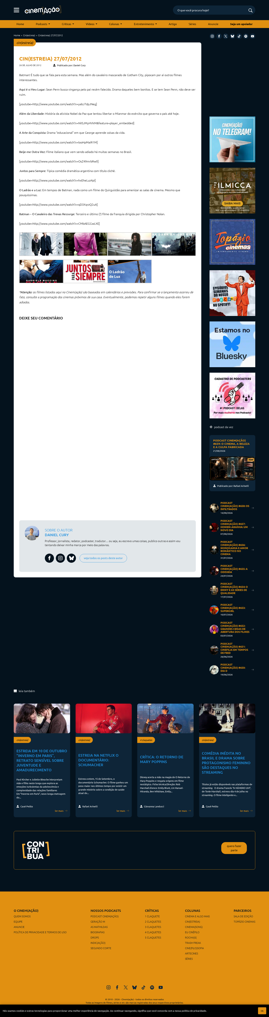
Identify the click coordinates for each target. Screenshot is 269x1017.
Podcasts (41, 24)
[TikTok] (239, 36)
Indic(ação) (98, 943)
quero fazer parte (234, 848)
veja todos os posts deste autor (103, 558)
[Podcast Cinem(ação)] (232, 292)
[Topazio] (232, 241)
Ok (262, 1010)
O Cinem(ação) (26, 910)
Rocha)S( (191, 937)
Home (20, 24)
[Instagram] (212, 36)
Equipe (18, 921)
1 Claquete (152, 916)
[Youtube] (252, 36)
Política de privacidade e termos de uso (40, 932)
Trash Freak (193, 943)
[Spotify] (246, 36)
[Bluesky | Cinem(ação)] (232, 344)
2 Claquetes (153, 921)
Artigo (173, 24)
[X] (225, 36)
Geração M (98, 921)
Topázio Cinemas (244, 921)
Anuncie (213, 24)
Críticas (66, 24)
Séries (192, 24)
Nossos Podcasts (106, 910)
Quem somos (22, 916)
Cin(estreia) (29, 35)
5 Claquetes (153, 937)
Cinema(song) (194, 927)
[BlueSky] (232, 36)
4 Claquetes (153, 932)
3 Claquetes (153, 927)
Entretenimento (144, 24)
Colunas (114, 24)
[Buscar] (250, 10)
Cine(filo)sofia (194, 948)
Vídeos (90, 24)
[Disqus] (107, 368)
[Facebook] (219, 36)
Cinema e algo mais (197, 916)
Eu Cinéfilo (192, 932)
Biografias (97, 932)
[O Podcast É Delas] (232, 395)
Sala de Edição (243, 916)
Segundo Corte (101, 948)
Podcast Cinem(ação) (105, 916)
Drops (95, 937)
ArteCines (191, 953)
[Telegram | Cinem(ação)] (232, 139)
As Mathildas (99, 927)
